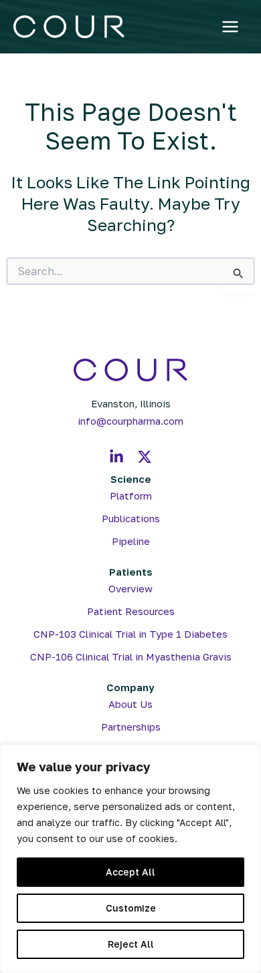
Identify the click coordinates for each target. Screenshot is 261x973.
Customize (131, 908)
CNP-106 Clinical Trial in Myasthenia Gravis (131, 656)
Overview (130, 588)
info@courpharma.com (130, 421)
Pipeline (131, 541)
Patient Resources (131, 611)
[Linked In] (116, 456)
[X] (144, 456)
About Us (130, 704)
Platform (131, 496)
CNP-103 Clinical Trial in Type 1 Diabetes (130, 634)
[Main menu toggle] (230, 27)
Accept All (130, 872)
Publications (131, 518)
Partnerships (131, 727)
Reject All (131, 944)
